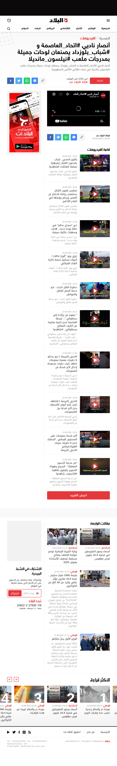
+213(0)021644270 (39, 741)
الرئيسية (105, 28)
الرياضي (51, 28)
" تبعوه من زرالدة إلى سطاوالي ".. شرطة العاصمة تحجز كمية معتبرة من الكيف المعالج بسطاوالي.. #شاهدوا (62, 322)
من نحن (90, 731)
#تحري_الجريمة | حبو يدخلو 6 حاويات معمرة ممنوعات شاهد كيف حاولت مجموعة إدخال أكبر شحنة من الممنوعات (62, 363)
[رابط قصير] (42, 81)
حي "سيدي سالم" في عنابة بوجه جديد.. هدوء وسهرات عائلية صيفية (64, 229)
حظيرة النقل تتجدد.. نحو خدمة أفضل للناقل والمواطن (64, 291)
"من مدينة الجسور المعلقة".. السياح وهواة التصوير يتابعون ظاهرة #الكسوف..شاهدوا (63, 468)
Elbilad (58, 21)
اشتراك (100, 81)
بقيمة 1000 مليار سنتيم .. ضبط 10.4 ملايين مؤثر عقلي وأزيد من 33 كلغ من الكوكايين (62, 580)
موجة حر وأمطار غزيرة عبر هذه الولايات (30, 711)
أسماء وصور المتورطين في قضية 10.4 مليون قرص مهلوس (97, 555)
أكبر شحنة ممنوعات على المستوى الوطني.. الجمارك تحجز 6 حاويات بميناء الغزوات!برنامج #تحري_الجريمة (62, 442)
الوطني (92, 28)
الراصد (37, 28)
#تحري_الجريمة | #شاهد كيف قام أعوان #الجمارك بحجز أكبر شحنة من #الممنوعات (63, 406)
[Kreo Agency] (107, 741)
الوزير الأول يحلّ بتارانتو (64, 638)
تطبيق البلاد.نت (72, 731)
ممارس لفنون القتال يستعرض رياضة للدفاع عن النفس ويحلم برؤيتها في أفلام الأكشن (62, 196)
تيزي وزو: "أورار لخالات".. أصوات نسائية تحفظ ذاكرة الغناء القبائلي (62, 260)
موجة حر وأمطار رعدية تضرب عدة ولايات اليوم (97, 711)
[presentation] (16, 679)
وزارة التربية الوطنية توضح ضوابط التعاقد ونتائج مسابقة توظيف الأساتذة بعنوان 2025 (62, 557)
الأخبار (79, 28)
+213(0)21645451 (19, 741)
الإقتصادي (65, 28)
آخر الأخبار (105, 547)
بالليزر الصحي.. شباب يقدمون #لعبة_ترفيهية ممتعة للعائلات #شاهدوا (63, 163)
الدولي (25, 28)
